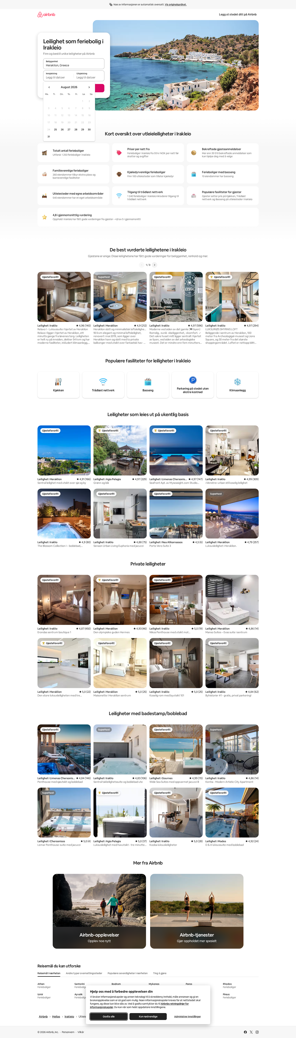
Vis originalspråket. (176, 4)
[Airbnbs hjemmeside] (46, 14)
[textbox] (58, 77)
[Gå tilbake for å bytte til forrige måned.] (49, 87)
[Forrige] (141, 265)
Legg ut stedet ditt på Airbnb (238, 14)
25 (55, 129)
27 (69, 129)
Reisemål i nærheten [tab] (48, 973)
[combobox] (74, 65)
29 (82, 129)
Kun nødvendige (148, 1016)
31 (49, 136)
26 (62, 129)
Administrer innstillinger (187, 1016)
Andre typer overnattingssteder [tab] (84, 973)
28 (75, 129)
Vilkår (81, 1032)
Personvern (68, 1032)
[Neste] (154, 265)
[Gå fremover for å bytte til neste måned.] (89, 87)
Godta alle (109, 1016)
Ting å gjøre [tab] (159, 973)
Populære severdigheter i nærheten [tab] (128, 973)
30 (89, 129)
